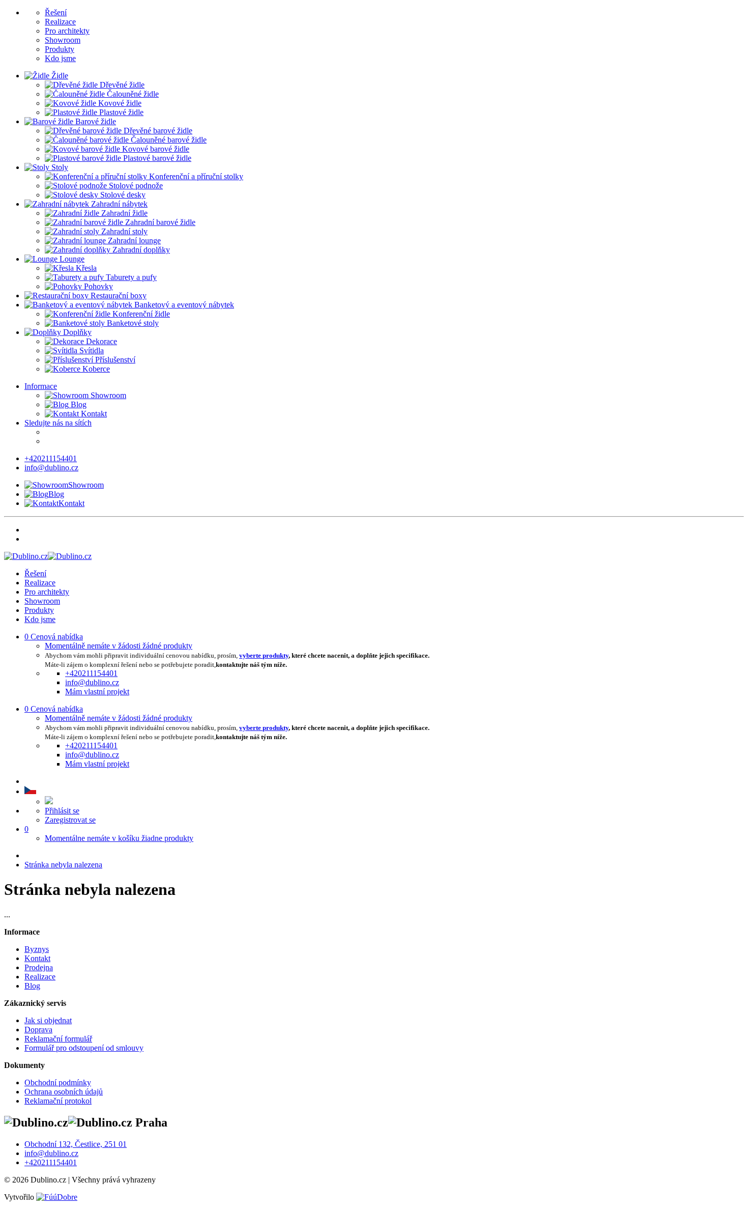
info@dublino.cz (51, 467)
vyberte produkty (264, 655)
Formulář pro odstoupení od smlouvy (83, 1048)
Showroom (62, 40)
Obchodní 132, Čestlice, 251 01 (75, 1144)
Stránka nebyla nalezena (63, 864)
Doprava (38, 1029)
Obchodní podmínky (57, 1082)
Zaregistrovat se (70, 819)
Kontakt (93, 413)
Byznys (36, 949)
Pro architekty (67, 30)
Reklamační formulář (58, 1038)
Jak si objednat (48, 1020)
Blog (78, 404)
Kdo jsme (60, 58)
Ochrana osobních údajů (63, 1091)
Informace (40, 386)
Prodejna (38, 967)
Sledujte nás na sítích (58, 422)
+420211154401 (50, 458)
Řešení (56, 12)
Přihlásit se (62, 810)
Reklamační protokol (58, 1100)
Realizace (60, 21)
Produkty (59, 49)
